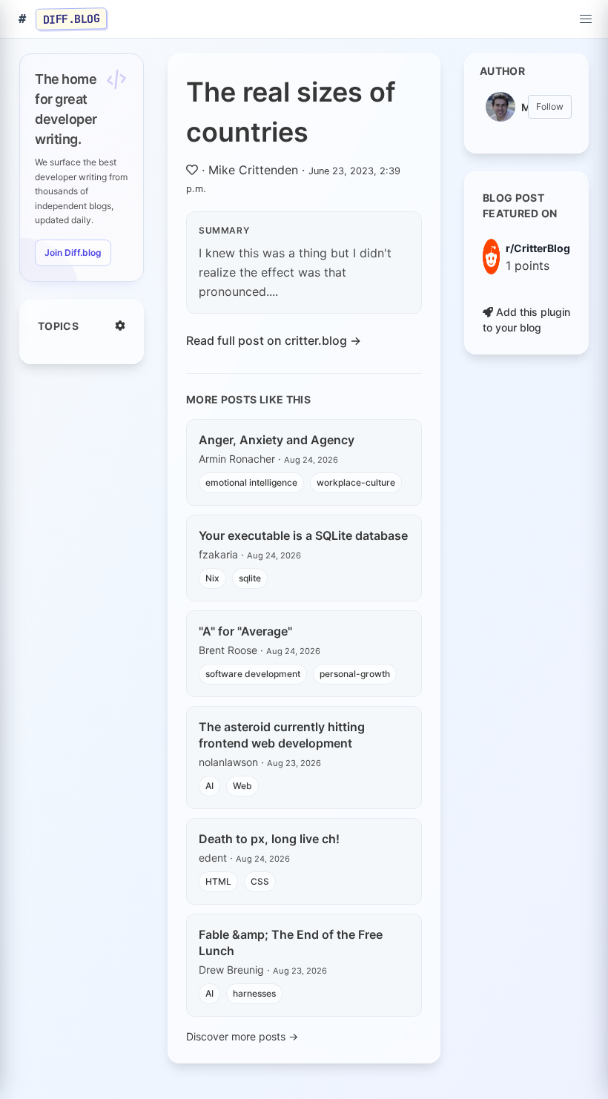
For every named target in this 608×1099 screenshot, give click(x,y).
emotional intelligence (251, 482)
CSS (260, 881)
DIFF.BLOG (71, 18)
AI (209, 785)
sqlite (250, 578)
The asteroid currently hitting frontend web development (282, 734)
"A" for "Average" (245, 631)
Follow (550, 106)
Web (242, 785)
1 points (527, 265)
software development (252, 673)
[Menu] (585, 19)
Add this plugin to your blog (526, 320)
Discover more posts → (242, 1036)
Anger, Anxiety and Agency (276, 439)
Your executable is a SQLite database (303, 535)
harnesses (254, 993)
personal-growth (355, 673)
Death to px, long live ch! (269, 838)
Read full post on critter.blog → (273, 340)
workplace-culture (356, 482)
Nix (212, 578)
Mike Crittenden (253, 169)
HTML (218, 881)
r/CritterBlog (538, 248)
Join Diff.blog (73, 252)
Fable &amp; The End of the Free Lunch (291, 942)
